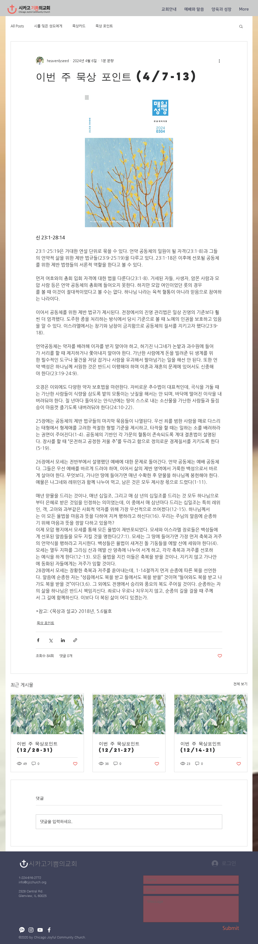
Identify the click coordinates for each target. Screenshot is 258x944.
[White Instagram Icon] (31, 930)
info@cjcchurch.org (32, 882)
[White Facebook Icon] (49, 930)
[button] (169, 9)
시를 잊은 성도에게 (48, 26)
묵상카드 (78, 26)
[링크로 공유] (75, 640)
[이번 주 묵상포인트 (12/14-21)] (210, 713)
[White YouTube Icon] (40, 930)
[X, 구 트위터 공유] (50, 640)
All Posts (17, 26)
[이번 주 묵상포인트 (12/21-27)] (129, 713)
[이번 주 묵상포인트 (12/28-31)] (47, 713)
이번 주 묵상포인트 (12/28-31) (37, 746)
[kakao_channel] (22, 930)
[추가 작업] (219, 61)
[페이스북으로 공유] (38, 640)
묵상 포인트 (104, 26)
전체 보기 (240, 684)
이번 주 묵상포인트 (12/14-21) (200, 746)
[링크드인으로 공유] (62, 640)
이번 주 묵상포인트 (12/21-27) (119, 746)
